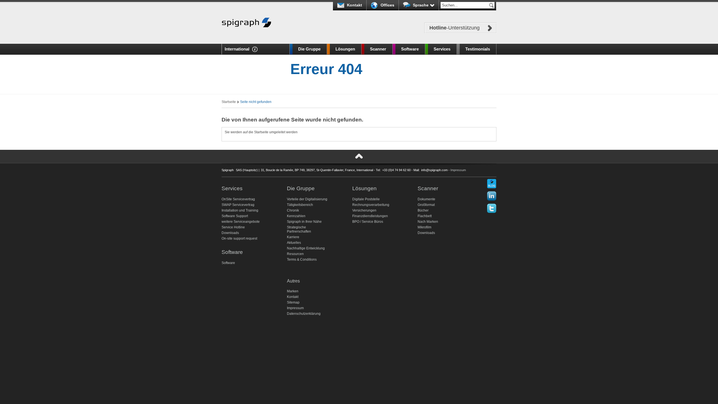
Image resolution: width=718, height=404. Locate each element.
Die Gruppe (309, 49)
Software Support (235, 216)
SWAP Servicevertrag (238, 205)
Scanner (378, 49)
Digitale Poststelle (366, 199)
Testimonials (477, 49)
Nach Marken (428, 222)
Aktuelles (294, 243)
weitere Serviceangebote (241, 222)
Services (442, 49)
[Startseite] (246, 35)
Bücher (423, 210)
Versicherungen (364, 210)
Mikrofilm (424, 227)
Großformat (426, 205)
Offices (387, 5)
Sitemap (293, 302)
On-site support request (239, 238)
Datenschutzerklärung (304, 314)
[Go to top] (359, 156)
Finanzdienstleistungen (370, 216)
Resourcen (295, 254)
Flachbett (425, 216)
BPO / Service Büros (367, 222)
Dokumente (426, 199)
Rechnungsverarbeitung (370, 205)
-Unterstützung (454, 28)
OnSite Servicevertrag (238, 199)
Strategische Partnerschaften (299, 229)
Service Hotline (233, 227)
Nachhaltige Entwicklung (306, 248)
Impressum (458, 170)
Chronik (293, 210)
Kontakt (354, 5)
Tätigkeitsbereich (300, 205)
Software (410, 49)
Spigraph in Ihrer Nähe (304, 222)
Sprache (421, 5)
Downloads (230, 233)
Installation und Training (240, 210)
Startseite (229, 102)
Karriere (293, 237)
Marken (292, 291)
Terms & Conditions (302, 259)
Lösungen (345, 49)
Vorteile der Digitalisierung (307, 199)
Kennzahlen (296, 216)
